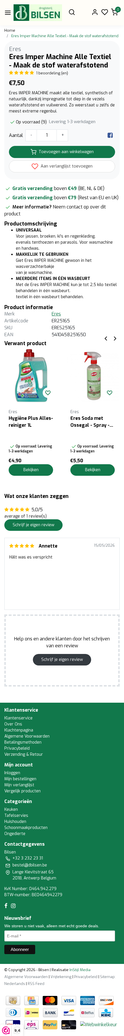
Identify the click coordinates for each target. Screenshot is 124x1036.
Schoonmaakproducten (26, 827)
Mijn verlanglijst (19, 785)
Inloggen (12, 773)
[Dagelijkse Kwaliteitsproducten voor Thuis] (38, 12)
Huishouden (15, 821)
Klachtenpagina (18, 730)
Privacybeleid (17, 748)
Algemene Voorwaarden (27, 736)
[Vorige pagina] (105, 338)
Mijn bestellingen (20, 779)
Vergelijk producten (22, 791)
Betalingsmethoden (23, 742)
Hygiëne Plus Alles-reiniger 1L (31, 421)
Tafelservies (16, 815)
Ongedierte (14, 833)
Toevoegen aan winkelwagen (66, 152)
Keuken (11, 809)
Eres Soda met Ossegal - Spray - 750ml (90, 422)
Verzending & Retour (23, 754)
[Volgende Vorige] (115, 338)
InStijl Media (80, 969)
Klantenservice (18, 718)
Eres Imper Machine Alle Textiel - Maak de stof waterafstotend (65, 35)
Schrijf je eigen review (33, 525)
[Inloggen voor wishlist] (48, 393)
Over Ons (13, 724)
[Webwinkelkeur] (99, 1024)
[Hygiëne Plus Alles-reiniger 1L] (30, 375)
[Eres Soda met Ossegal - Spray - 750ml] (92, 375)
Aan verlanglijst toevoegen (66, 166)
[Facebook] (110, 135)
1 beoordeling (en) (52, 73)
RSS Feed (36, 983)
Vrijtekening (61, 976)
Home (9, 30)
